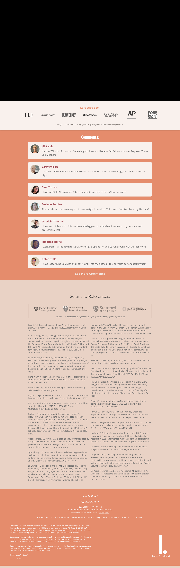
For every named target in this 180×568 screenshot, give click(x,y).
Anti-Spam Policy (111, 517)
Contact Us (138, 517)
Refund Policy (93, 517)
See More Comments (90, 274)
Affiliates (126, 517)
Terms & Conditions (60, 517)
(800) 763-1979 (92, 501)
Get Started (42, 517)
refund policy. (104, 513)
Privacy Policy (78, 517)
